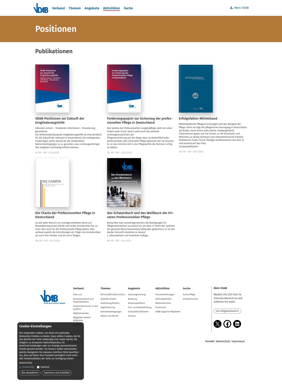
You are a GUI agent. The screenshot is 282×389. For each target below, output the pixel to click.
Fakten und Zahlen (109, 316)
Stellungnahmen (163, 299)
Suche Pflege (189, 294)
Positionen (160, 307)
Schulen (132, 316)
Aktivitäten (111, 8)
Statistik (44, 367)
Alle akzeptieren (29, 372)
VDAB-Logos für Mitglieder (167, 311)
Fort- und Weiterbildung (139, 307)
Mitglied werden (81, 313)
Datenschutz (223, 341)
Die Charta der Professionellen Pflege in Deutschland (65, 215)
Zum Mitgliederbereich (227, 311)
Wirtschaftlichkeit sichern (113, 294)
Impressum (238, 341)
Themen (75, 8)
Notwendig (28, 367)
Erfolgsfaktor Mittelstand (198, 118)
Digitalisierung (108, 307)
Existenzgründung (137, 294)
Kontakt (209, 341)
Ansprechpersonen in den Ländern (85, 307)
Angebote (92, 8)
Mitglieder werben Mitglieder (82, 319)
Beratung (132, 299)
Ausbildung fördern (110, 303)
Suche (128, 8)
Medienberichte (163, 303)
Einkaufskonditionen (138, 311)
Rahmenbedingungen (111, 311)
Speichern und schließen (57, 372)
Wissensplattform (136, 303)
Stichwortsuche (190, 299)
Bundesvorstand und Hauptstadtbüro (83, 300)
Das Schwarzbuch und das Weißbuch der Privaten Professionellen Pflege (140, 215)
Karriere (77, 324)
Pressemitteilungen (164, 294)
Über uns (77, 294)
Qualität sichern (108, 299)
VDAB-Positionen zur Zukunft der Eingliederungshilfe (59, 120)
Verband (58, 8)
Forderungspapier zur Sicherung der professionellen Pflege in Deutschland (139, 120)
